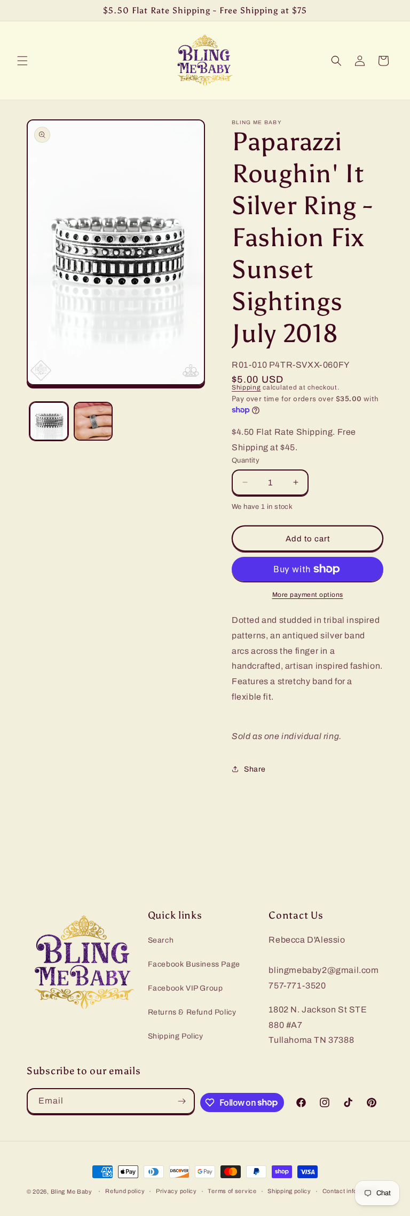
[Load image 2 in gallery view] (93, 421)
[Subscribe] (182, 1101)
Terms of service (232, 1191)
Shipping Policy (175, 1036)
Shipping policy (289, 1191)
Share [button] (255, 769)
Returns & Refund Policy (192, 1012)
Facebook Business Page (194, 964)
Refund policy (125, 1191)
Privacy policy (176, 1191)
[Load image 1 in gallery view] (48, 421)
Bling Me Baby (71, 1191)
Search (161, 940)
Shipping (246, 387)
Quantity (245, 460)
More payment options (307, 594)
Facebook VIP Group (185, 988)
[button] (22, 60)
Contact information (350, 1191)
